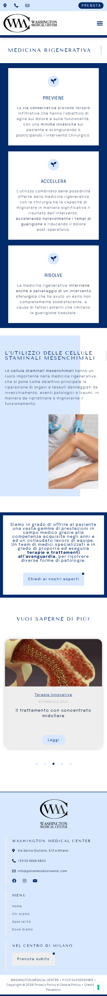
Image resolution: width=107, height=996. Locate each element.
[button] (100, 23)
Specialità (21, 921)
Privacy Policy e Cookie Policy (58, 985)
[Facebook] (14, 881)
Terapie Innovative (53, 694)
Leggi (53, 740)
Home (17, 906)
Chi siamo (21, 914)
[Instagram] (25, 881)
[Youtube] (35, 881)
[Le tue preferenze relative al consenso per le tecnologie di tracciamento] (98, 987)
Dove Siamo (22, 929)
